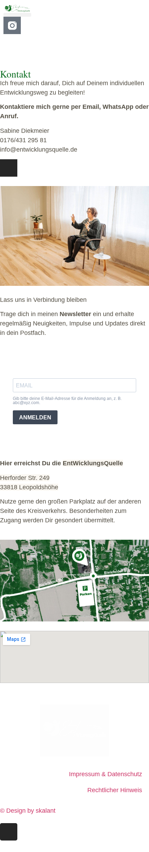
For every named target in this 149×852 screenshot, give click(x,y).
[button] (17, 15)
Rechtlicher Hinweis (114, 790)
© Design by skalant (27, 810)
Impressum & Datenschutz (105, 774)
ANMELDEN (35, 417)
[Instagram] (8, 168)
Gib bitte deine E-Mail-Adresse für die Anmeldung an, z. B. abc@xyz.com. (67, 400)
